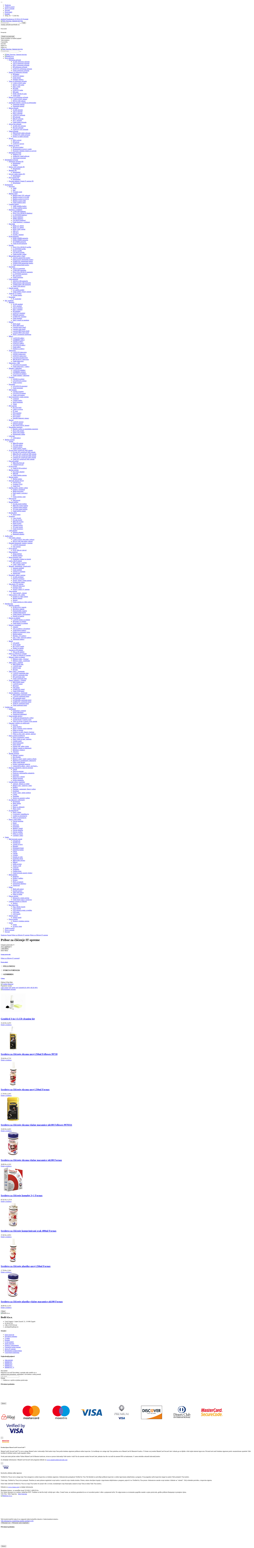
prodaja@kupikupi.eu (7, 19)
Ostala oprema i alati (19, 497)
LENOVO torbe (18, 90)
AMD (14, 188)
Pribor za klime (17, 894)
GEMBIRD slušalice (19, 372)
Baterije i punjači (14, 605)
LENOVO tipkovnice (19, 356)
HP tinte (15, 669)
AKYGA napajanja (19, 268)
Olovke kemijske (18, 821)
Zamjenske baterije (19, 104)
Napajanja (12, 267)
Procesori (12, 186)
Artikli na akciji (9, 7)
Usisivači (15, 867)
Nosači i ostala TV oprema (21, 589)
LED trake (16, 912)
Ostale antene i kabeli (19, 448)
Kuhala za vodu (18, 857)
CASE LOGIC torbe (19, 83)
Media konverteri (18, 491)
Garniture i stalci (18, 835)
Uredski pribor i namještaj (17, 782)
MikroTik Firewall (18, 463)
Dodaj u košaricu (6, 1025)
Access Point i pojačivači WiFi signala (21, 450)
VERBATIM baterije (19, 612)
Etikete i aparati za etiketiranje (22, 748)
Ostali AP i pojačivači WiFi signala (23, 459)
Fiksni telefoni (13, 552)
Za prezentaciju (13, 810)
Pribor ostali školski (19, 762)
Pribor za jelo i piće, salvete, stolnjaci (24, 734)
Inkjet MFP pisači (18, 325)
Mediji (11, 641)
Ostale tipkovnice (18, 361)
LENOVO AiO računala (20, 129)
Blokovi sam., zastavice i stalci (22, 785)
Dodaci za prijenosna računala (18, 72)
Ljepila (15, 794)
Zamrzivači (16, 885)
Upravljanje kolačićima (12, 1352)
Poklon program (18, 778)
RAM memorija (14, 236)
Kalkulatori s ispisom (19, 710)
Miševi (11, 336)
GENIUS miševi (18, 341)
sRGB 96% (34, 987)
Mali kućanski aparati (15, 839)
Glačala (15, 853)
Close (3, 1311)
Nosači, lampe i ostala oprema (22, 580)
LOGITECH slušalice (19, 374)
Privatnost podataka (11, 1336)
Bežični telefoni (18, 555)
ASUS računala (18, 111)
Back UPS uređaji (18, 431)
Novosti (7, 10)
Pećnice (15, 880)
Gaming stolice (17, 400)
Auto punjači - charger (20, 593)
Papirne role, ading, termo (21, 746)
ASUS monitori (18, 308)
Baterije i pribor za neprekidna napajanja (25, 429)
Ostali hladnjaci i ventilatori (21, 222)
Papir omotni (17, 744)
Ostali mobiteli (17, 570)
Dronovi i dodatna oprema (21, 921)
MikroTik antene (18, 443)
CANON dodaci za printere (21, 620)
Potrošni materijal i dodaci (21, 418)
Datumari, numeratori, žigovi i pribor (24, 789)
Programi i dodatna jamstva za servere (24, 151)
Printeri (11, 322)
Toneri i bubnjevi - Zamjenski (18, 693)
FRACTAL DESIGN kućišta (22, 247)
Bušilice (15, 787)
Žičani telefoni (17, 554)
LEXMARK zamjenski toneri (22, 700)
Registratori (16, 801)
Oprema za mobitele (19, 571)
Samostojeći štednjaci (19, 883)
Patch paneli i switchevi (20, 493)
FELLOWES (9, 966)
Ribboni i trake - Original (20, 659)
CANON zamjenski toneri (21, 696)
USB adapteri (13, 530)
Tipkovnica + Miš (14, 363)
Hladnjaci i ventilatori (15, 209)
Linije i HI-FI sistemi (15, 561)
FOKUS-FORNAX (11, 970)
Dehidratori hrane (18, 848)
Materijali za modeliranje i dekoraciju (24, 760)
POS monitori (17, 413)
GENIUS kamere (18, 391)
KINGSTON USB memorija (22, 283)
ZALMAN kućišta (18, 252)
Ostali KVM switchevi (20, 468)
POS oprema (13, 406)
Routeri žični (13, 513)
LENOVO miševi (18, 343)
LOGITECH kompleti (20, 365)
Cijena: (3, 978)
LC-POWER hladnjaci (20, 215)
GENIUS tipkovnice (19, 354)
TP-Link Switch (18, 527)
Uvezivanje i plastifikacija (21, 814)
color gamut (4, 987)
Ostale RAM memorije (20, 243)
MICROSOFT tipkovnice (21, 359)
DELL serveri (17, 140)
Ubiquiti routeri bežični (20, 507)
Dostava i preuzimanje (12, 1345)
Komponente (9, 185)
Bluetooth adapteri (18, 534)
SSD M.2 (16, 233)
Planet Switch (17, 523)
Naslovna (8, 5)
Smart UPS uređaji (18, 432)
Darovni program (18, 771)
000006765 (8, 1362)
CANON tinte (17, 666)
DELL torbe (16, 86)
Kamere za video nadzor (20, 596)
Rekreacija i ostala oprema (21, 898)
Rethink (15, 165)
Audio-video (9, 536)
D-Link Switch (17, 520)
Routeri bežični (13, 502)
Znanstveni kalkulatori (20, 714)
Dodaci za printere (14, 618)
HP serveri (16, 142)
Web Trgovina (22, 1494)
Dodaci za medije (18, 648)
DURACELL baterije (19, 607)
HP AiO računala (18, 127)
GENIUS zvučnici (18, 379)
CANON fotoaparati (19, 545)
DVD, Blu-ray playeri (19, 550)
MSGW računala (18, 119)
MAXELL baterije (18, 609)
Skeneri (11, 420)
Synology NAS (17, 484)
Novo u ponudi (9, 8)
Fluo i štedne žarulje (19, 907)
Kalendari (16, 775)
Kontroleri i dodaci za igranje (22, 559)
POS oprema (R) (14, 177)
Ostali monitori (17, 318)
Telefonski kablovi (18, 639)
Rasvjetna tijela (13, 905)
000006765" (9, 1364)
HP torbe (15, 88)
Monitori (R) (13, 170)
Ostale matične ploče (19, 202)
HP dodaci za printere (19, 621)
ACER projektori (18, 577)
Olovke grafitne (18, 832)
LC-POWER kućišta (19, 249)
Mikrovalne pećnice (19, 860)
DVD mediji (17, 645)
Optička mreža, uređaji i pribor (18, 488)
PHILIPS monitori (18, 315)
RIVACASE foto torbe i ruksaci (23, 541)
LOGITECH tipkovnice (20, 357)
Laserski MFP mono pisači (21, 331)
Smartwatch (16, 573)
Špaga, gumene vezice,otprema (22, 728)
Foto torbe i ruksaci (15, 538)
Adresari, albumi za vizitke (21, 784)
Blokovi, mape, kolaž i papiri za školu (24, 759)
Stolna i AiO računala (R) (17, 167)
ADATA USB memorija (20, 281)
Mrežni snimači (17, 598)
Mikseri (15, 862)
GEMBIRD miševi (19, 340)
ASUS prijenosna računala (21, 63)
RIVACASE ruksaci (19, 101)
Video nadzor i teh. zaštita (17, 595)
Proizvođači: (4, 962)
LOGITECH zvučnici (19, 381)
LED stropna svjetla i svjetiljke (22, 910)
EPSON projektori (18, 579)
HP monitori (16, 311)
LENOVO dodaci (18, 76)
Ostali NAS (16, 486)
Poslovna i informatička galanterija (23, 773)
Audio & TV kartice (15, 293)
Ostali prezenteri (18, 388)
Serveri (11, 138)
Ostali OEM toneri (18, 691)
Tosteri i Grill (17, 866)
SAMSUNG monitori (19, 316)
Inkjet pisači (16, 324)
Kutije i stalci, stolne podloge (22, 793)
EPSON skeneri (18, 423)
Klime (11, 887)
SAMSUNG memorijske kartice (23, 261)
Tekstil (15, 769)
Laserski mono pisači (19, 327)
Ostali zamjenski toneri (20, 705)
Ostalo (7, 837)
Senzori (15, 600)
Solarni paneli (17, 917)
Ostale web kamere (19, 395)
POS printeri (17, 415)
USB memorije (13, 279)
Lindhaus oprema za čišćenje (18, 901)
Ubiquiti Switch (18, 525)
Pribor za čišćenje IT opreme (18, 653)
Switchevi (12, 516)
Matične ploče (13, 193)
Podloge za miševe (18, 349)
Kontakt (7, 14)
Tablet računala (13, 131)
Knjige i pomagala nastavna (21, 764)
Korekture (16, 791)
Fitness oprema (13, 896)
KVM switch (13, 466)
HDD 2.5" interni (18, 226)
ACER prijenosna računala (21, 62)
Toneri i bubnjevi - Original (17, 680)
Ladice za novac (18, 409)
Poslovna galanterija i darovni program (21, 768)
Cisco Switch (17, 518)
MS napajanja (17, 275)
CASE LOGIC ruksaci (20, 99)
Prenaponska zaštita (19, 434)
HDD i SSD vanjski (19, 229)
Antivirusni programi (19, 158)
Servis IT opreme (10, 1349)
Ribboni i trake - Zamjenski (21, 661)
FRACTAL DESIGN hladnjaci (22, 213)
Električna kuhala (18, 850)
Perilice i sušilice (18, 878)
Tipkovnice (12, 350)
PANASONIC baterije (20, 611)
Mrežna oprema (10, 439)
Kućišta (11, 245)
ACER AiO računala (19, 126)
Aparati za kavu (18, 844)
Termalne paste (17, 192)
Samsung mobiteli (18, 568)
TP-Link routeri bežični (20, 509)
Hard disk (12, 224)
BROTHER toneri (18, 682)
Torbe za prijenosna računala (18, 81)
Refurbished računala (11, 160)
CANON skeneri (18, 422)
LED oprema (17, 908)
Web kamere (13, 390)
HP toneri (16, 686)
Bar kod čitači (17, 407)
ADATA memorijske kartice (21, 258)
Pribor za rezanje (18, 730)
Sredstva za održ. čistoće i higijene (23, 732)
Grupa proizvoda (6, 954)
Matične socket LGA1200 (21, 197)
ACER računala (18, 110)
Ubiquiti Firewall (18, 464)
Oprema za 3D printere (16, 650)
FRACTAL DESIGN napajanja (23, 272)
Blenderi (15, 846)
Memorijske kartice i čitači (17, 256)
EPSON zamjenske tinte (20, 675)
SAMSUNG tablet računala (21, 135)
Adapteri (15, 627)
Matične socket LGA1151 (21, 199)
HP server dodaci (18, 147)
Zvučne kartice (17, 295)
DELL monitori (17, 309)
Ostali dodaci (17, 78)
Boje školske (17, 757)
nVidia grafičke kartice (20, 208)
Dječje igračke (13, 919)
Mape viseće (17, 809)
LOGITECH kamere (19, 393)
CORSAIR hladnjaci (19, 211)
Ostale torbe (16, 95)
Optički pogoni (13, 288)
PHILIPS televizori (19, 586)
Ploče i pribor (17, 812)
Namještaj (16, 796)
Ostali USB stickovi (19, 286)
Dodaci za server (14, 145)
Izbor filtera (5, 948)
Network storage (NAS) (16, 480)
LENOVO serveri (18, 144)
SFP (14, 495)
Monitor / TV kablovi (19, 636)
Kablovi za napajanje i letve (21, 632)
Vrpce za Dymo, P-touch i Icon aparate (25, 721)
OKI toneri (16, 687)
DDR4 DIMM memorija (20, 240)
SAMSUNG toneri (19, 689)
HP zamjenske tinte (19, 677)
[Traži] (20, 51)
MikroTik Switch (18, 522)
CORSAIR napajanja (19, 270)
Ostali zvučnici (17, 382)
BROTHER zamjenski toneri (22, 694)
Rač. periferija (9, 300)
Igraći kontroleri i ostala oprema (19, 397)
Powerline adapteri (18, 472)
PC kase (15, 411)
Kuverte (15, 725)
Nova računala (9, 58)
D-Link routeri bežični (20, 504)
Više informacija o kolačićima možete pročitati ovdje (17, 1521)
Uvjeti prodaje (9, 1342)
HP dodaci (16, 74)
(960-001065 (9, 1360)
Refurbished (16, 163)
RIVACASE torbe (18, 85)
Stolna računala (13, 108)
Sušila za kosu (17, 864)
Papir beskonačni (18, 743)
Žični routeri (16, 514)
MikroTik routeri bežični (20, 505)
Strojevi (15, 903)
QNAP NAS (17, 482)
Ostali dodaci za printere (20, 623)
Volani (15, 404)
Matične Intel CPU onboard (21, 195)
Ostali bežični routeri (19, 511)
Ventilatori (16, 869)
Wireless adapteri (18, 532)
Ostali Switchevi (18, 529)
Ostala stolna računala (19, 122)
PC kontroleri (17, 299)
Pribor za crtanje (18, 834)
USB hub (12, 436)
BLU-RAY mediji (18, 646)
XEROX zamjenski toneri (21, 703)
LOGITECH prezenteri (20, 386)
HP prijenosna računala (20, 67)
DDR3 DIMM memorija (20, 238)
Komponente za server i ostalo (22, 149)
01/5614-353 (19, 19)
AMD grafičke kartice (19, 206)
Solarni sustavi (13, 916)
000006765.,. (9, 1365)
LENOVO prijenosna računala (22, 69)
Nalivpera (16, 825)
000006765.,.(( (9, 1367)
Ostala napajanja (18, 277)
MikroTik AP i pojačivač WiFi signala (24, 454)
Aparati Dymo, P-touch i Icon (22, 719)
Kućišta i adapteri (18, 234)
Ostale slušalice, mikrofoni (21, 375)
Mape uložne (17, 803)
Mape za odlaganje (19, 807)
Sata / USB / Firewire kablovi (22, 637)
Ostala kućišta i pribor (19, 254)
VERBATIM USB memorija (22, 284)
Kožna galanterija (18, 780)
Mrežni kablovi (17, 634)
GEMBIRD (8, 974)
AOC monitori (17, 306)
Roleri (15, 823)
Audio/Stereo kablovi (19, 630)
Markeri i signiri (18, 828)
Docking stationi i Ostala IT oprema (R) (21, 181)
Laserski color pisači (19, 329)
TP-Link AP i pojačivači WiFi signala (24, 456)
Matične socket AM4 (19, 201)
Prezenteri (12, 384)
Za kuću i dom (17, 926)
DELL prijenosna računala (21, 65)
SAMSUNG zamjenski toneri (22, 702)
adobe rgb (15, 987)
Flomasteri (16, 826)
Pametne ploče (17, 587)
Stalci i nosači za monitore (21, 320)
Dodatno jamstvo (18, 79)
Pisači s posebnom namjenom (22, 334)
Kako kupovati (9, 1335)
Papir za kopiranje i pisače (21, 737)
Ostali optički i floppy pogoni (22, 292)
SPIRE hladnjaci (18, 218)
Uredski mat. (9, 707)
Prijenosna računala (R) (16, 161)
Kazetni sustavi (17, 891)
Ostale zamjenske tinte (20, 678)
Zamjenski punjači (18, 106)
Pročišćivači (16, 842)
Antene (11, 441)
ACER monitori (18, 304)
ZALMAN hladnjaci (19, 220)
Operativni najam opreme (13, 1347)
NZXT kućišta (17, 250)
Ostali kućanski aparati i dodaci (22, 873)
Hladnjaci (16, 876)
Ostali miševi (17, 347)
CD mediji (16, 643)
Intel (14, 190)
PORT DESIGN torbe (20, 94)
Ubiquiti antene (17, 447)
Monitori (11, 302)
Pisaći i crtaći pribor (15, 819)
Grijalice (15, 855)
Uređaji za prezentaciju (20, 816)
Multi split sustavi (18, 889)
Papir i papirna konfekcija (17, 735)
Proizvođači (8, 12)
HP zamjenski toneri (19, 698)
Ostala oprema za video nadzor (22, 602)
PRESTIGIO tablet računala (21, 133)
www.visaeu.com (13, 1487)
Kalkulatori (12, 709)
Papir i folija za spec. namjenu (22, 739)
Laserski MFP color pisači (21, 333)
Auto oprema (13, 591)
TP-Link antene (18, 445)
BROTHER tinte (18, 664)
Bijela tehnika (13, 875)
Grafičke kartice (14, 204)
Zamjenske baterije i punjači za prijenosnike (22, 103)
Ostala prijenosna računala (21, 70)
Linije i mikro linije (19, 564)
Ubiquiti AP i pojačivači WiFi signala (24, 457)
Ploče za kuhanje (18, 882)
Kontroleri (12, 297)
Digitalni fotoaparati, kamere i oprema (20, 543)
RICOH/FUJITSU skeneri (21, 425)
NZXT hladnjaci (18, 217)
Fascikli (15, 805)
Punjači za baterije (18, 616)
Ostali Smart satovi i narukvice (22, 899)
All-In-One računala (15, 124)
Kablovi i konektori (19, 489)
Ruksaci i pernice (18, 755)
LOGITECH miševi (19, 345)
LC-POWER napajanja (20, 274)
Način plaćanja (9, 1343)
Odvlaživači (16, 841)
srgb (10, 987)
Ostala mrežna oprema (20, 475)
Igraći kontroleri (18, 402)
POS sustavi (16, 416)
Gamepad (16, 398)
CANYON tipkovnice (20, 352)
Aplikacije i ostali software (21, 156)
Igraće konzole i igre (15, 557)
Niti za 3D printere (18, 652)
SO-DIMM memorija (19, 242)
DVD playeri (13, 548)
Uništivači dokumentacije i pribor (23, 718)
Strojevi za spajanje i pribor (21, 798)
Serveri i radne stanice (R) (17, 174)
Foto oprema (17, 546)
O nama (7, 1338)
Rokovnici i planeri (19, 776)
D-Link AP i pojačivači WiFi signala (24, 452)
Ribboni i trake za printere (17, 657)
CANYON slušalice (19, 370)
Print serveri (12, 498)
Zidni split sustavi (18, 892)
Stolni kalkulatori (18, 712)
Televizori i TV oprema (16, 584)
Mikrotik (15, 473)
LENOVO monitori (19, 313)
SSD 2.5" (16, 231)
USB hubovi (17, 438)
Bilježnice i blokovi (19, 750)
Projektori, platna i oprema (17, 575)
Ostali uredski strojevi (15, 716)
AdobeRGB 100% (24, 987)
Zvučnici (11, 377)
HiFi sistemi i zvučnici (20, 563)
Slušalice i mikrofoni (15, 368)
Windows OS (17, 154)
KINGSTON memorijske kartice (23, 259)
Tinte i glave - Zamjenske (17, 671)
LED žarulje (16, 914)
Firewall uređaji (14, 461)
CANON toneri (18, 684)
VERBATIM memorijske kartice (23, 263)
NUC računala (17, 120)
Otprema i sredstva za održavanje (19, 723)
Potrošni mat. (9, 604)
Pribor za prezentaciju (19, 817)
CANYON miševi (18, 338)
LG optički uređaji (18, 290)
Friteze (15, 851)
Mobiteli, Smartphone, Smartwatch (20, 566)
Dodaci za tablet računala (20, 136)
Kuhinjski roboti (18, 858)
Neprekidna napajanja (15, 427)
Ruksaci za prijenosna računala (18, 97)
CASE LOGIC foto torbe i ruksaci (23, 539)
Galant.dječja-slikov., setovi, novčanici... (25, 766)
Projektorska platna (19, 582)
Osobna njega (17, 871)
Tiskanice (16, 752)
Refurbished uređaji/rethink (13, 1351)
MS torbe (16, 92)
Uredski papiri (17, 741)
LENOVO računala (19, 115)
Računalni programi (15, 152)
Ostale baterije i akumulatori (21, 614)
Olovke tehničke (18, 830)
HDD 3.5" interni (18, 227)
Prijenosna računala (15, 60)
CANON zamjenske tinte (21, 673)
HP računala (16, 117)
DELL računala (17, 113)
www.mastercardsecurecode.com (57, 1460)
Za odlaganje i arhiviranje (17, 800)
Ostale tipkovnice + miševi (21, 366)
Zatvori (4, 1403)
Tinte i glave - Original (16, 662)
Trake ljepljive (17, 727)
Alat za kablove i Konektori (21, 628)
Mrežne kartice (13, 477)
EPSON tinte (17, 668)
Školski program (14, 753)
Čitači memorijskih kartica (21, 265)
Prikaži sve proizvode (8, 36)
